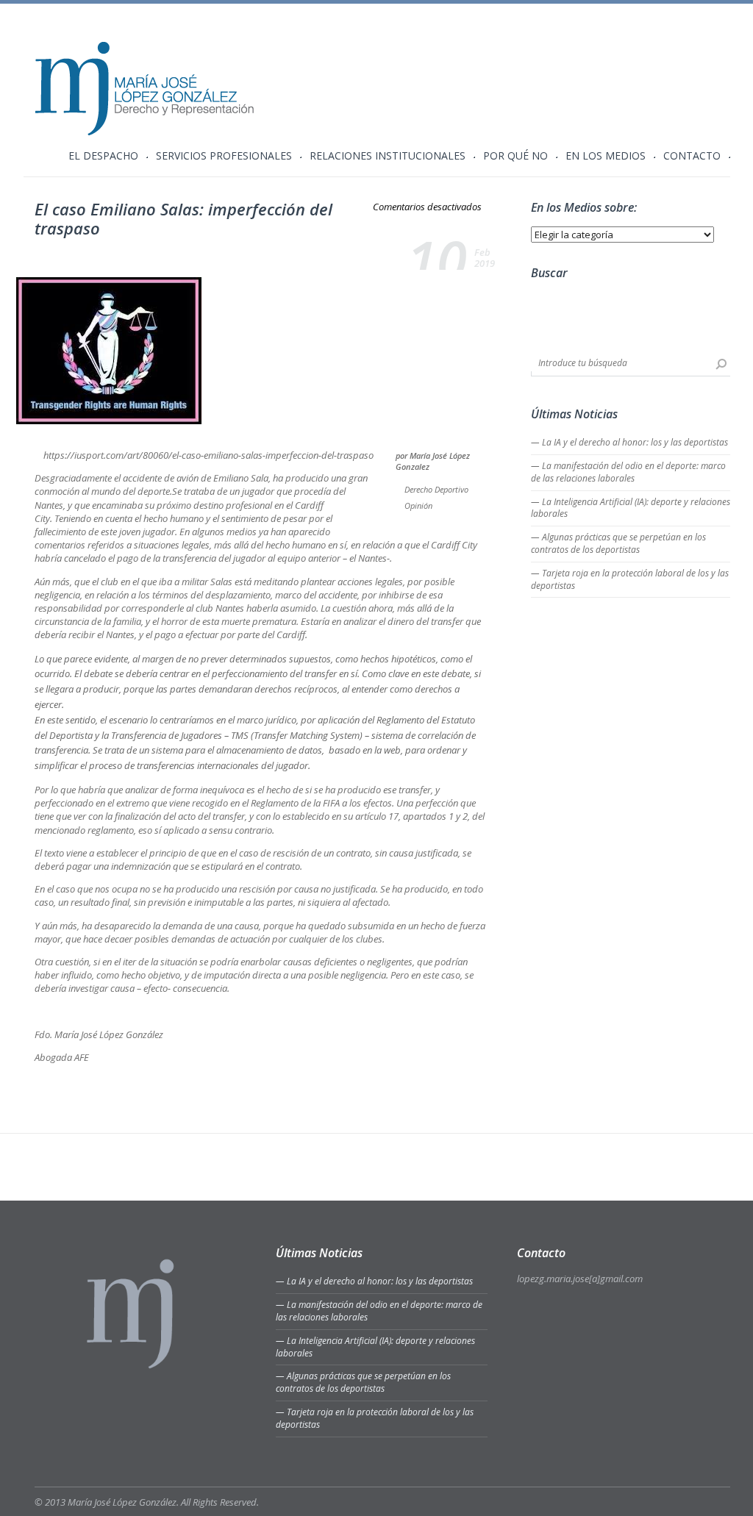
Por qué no (515, 156)
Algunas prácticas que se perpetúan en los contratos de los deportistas (618, 543)
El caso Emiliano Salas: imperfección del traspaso (183, 218)
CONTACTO (692, 156)
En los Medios (605, 156)
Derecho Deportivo (436, 489)
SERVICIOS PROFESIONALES (224, 156)
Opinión (418, 505)
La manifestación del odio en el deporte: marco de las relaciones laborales (628, 472)
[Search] (721, 364)
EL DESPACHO (103, 156)
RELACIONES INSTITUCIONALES (387, 156)
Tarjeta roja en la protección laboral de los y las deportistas (630, 579)
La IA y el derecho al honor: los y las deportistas (635, 442)
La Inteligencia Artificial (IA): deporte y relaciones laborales (630, 508)
